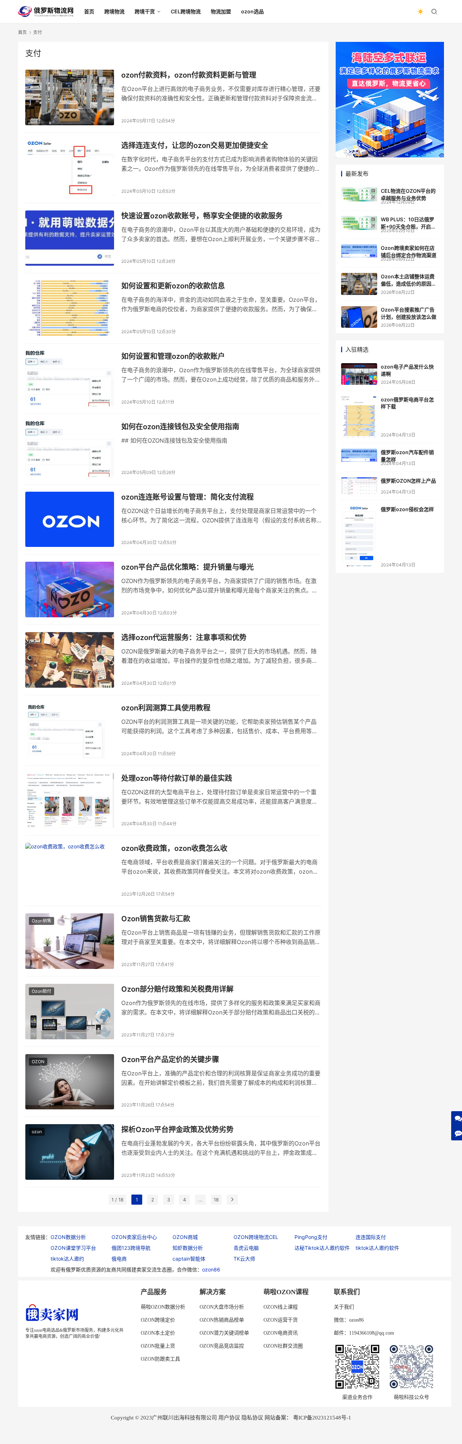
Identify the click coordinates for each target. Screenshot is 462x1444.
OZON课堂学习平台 (73, 1248)
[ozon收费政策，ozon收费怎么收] (69, 871)
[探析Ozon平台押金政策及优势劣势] (69, 1152)
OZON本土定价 (158, 1333)
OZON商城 (185, 1237)
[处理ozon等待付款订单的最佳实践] (69, 800)
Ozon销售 (41, 920)
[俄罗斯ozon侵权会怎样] (359, 536)
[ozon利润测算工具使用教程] (69, 730)
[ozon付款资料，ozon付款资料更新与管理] (69, 97)
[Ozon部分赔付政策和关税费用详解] (69, 1011)
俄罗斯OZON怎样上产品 (408, 481)
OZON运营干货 (280, 1320)
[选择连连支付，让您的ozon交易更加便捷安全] (69, 168)
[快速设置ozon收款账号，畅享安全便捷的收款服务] (69, 238)
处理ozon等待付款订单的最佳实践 (176, 778)
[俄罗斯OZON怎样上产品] (359, 486)
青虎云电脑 (246, 1248)
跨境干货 (145, 11)
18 (216, 1199)
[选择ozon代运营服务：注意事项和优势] (69, 660)
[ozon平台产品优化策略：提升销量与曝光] (69, 589)
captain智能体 (189, 1259)
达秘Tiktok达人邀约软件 (322, 1248)
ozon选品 (252, 11)
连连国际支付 (371, 1237)
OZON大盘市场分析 (222, 1307)
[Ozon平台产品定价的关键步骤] (69, 1082)
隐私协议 (252, 1418)
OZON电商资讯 (280, 1333)
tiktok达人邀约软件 (377, 1248)
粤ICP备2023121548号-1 (322, 1418)
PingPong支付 (311, 1237)
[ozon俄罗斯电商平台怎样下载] (359, 417)
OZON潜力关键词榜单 (224, 1333)
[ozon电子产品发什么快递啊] (359, 373)
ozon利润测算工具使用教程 (165, 708)
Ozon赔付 (41, 991)
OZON (38, 1061)
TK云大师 (244, 1259)
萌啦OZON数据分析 (163, 1307)
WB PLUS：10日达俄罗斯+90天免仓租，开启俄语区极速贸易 (408, 226)
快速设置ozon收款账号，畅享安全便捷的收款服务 (202, 216)
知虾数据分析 (188, 1248)
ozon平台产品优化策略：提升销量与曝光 (187, 567)
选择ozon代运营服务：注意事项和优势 (184, 637)
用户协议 (229, 1418)
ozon (37, 1131)
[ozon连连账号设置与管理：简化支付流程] (69, 519)
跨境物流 (114, 11)
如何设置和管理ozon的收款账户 (173, 356)
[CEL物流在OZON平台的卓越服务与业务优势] (359, 194)
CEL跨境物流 (186, 11)
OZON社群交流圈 (283, 1346)
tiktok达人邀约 (67, 1259)
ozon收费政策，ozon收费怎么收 (174, 848)
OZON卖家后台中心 (134, 1237)
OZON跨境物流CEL (256, 1237)
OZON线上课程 (280, 1307)
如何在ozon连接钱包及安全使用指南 (180, 426)
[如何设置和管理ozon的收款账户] (69, 378)
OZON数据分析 (68, 1237)
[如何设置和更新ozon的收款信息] (69, 308)
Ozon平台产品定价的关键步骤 (170, 1059)
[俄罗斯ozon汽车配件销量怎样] (359, 455)
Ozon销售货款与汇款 (155, 918)
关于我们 (344, 1307)
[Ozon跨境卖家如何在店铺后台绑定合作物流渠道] (359, 250)
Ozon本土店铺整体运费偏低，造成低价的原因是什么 (408, 283)
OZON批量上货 (158, 1346)
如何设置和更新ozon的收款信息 (173, 286)
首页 (89, 11)
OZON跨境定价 (158, 1320)
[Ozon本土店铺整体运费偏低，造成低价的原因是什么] (359, 284)
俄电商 (119, 1259)
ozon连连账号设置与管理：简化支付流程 (187, 497)
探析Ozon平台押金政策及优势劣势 (177, 1129)
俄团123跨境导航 (131, 1248)
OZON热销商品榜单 (222, 1320)
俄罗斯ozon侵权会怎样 (407, 509)
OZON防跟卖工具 (160, 1359)
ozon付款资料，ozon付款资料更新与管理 (188, 75)
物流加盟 (221, 11)
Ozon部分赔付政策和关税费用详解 (177, 989)
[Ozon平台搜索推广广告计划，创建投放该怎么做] (359, 317)
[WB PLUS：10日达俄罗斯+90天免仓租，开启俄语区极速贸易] (359, 223)
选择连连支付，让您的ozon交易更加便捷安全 (194, 145)
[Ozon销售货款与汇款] (69, 941)
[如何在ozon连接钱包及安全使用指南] (69, 449)
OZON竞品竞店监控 (222, 1346)
